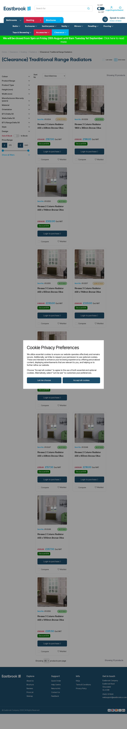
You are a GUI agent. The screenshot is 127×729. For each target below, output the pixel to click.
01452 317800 (115, 21)
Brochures (51, 20)
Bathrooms (11, 20)
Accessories (42, 33)
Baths (15, 26)
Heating (30, 20)
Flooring (107, 26)
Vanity (64, 26)
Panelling (92, 26)
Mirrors (77, 26)
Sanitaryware (48, 26)
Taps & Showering (21, 33)
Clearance (59, 33)
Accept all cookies (81, 380)
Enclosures (30, 26)
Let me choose (44, 380)
